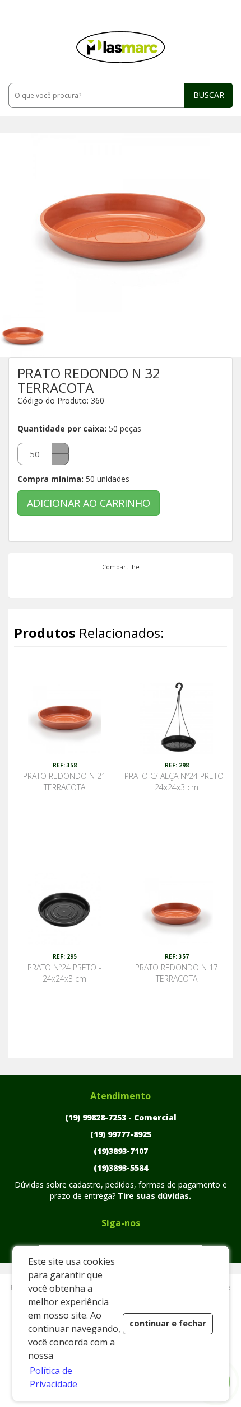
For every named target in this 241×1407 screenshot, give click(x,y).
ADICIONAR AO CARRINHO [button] (88, 503)
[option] (30, 334)
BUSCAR (208, 95)
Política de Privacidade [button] (53, 1377)
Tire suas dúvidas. (154, 1195)
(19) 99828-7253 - (121, 1117)
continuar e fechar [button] (167, 1323)
